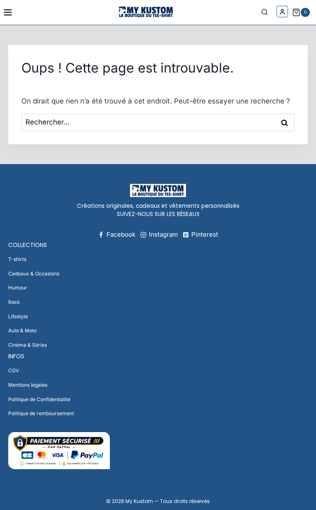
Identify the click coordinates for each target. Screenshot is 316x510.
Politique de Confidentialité (39, 399)
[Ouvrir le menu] (8, 12)
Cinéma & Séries (27, 345)
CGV (13, 370)
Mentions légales (27, 385)
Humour (17, 287)
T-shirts (17, 259)
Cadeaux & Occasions (33, 273)
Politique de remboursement (41, 413)
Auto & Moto (22, 330)
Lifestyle (18, 316)
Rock (14, 302)
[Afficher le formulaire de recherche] (266, 12)
